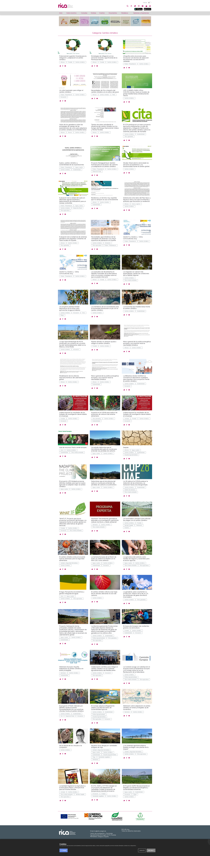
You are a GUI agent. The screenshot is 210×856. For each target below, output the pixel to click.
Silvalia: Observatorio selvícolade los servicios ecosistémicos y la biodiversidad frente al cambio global (136, 164)
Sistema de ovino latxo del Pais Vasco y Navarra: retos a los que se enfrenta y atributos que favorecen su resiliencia (137, 199)
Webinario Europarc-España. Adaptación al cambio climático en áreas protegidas (71, 668)
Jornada (127, 418)
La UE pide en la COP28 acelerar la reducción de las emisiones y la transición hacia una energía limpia (135, 483)
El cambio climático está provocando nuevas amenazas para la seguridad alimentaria (72, 558)
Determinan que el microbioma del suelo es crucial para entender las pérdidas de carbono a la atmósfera (103, 483)
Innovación (63, 97)
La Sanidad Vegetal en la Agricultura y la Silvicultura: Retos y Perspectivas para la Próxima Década (72, 787)
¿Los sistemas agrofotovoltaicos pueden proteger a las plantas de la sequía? (135, 747)
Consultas (84, 13)
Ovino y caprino (136, 204)
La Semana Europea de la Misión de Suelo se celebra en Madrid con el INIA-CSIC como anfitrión (103, 558)
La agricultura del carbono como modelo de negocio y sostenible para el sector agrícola (136, 558)
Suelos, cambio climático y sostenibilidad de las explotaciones (71, 164)
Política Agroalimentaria (99, 638)
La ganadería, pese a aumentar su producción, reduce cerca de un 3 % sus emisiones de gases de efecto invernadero (135, 594)
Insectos (127, 527)
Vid (61, 716)
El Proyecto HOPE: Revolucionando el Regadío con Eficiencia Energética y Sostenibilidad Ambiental (136, 787)
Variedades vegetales (104, 757)
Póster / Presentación (130, 64)
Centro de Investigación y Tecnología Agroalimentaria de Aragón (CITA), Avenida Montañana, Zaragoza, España (103, 835)
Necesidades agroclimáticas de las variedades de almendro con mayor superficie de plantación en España (103, 238)
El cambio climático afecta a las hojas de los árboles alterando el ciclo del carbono (104, 593)
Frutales (103, 793)
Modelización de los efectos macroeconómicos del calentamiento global (72, 377)
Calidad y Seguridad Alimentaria (69, 563)
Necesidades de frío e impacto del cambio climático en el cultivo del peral (105, 91)
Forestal (70, 62)
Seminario (95, 524)
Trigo (94, 757)
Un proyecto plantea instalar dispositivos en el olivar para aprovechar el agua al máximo (69, 308)
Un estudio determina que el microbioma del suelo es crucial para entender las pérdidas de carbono (104, 449)
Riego (62, 315)
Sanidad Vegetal (129, 525)
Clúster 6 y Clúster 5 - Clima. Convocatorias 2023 (133, 237)
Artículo (63, 62)
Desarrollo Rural (97, 171)
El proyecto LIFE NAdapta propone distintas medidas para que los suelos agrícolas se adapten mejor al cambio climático (72, 483)
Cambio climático (80, 62)
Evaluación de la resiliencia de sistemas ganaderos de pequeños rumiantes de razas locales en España (73, 238)
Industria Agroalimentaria (131, 455)
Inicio (60, 13)
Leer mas (150, 850)
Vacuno (70, 132)
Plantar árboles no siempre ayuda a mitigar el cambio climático (103, 342)
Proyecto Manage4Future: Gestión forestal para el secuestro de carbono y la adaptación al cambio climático (104, 164)
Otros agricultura (65, 210)
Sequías (126, 447)
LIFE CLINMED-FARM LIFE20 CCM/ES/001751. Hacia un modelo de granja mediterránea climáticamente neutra (136, 92)
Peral (113, 94)
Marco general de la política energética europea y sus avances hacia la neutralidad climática (137, 343)
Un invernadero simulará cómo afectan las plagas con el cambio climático (137, 519)
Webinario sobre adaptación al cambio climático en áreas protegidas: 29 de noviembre (136, 707)
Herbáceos (139, 525)
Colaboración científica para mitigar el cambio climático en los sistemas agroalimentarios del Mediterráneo (104, 668)
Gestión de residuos (130, 489)
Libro (62, 450)
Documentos (113, 13)
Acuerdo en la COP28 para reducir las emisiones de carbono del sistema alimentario (104, 414)
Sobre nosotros (71, 13)
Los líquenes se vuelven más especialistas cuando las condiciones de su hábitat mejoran (136, 273)
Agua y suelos (79, 167)
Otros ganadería (129, 136)
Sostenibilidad (141, 134)
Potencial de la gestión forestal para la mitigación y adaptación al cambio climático (72, 57)
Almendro (107, 243)
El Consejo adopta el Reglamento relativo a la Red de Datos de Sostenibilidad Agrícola (103, 707)
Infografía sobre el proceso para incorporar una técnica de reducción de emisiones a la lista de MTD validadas (136, 58)
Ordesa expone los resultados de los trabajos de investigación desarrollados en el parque (73, 414)
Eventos (102, 13)
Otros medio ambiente (130, 280)
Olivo (83, 312)
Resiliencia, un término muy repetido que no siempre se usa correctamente (104, 198)
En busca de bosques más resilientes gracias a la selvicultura (136, 627)
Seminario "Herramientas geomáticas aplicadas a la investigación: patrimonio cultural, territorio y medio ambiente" (105, 520)
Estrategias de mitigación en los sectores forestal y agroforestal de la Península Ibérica (104, 57)
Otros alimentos (97, 418)
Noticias (93, 13)
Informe (127, 450)
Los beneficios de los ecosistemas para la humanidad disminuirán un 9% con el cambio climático (105, 308)
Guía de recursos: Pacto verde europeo (73, 447)
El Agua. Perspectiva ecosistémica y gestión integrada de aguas (71, 592)
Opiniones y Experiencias (141, 13)
